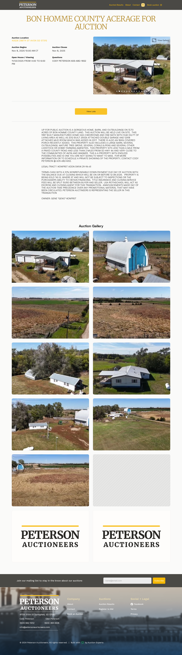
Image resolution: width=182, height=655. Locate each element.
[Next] (165, 65)
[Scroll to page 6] (129, 91)
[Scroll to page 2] (119, 91)
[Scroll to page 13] (146, 91)
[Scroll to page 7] (131, 91)
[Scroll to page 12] (144, 91)
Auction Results (116, 5)
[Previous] (98, 65)
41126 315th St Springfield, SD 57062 (37, 614)
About (128, 5)
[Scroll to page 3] (122, 91)
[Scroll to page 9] (136, 91)
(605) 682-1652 (27, 623)
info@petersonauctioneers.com (35, 627)
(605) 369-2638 (51, 623)
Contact (136, 5)
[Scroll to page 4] (124, 91)
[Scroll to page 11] (141, 91)
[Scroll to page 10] (139, 91)
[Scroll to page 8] (134, 91)
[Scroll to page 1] (116, 91)
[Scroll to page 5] (127, 91)
